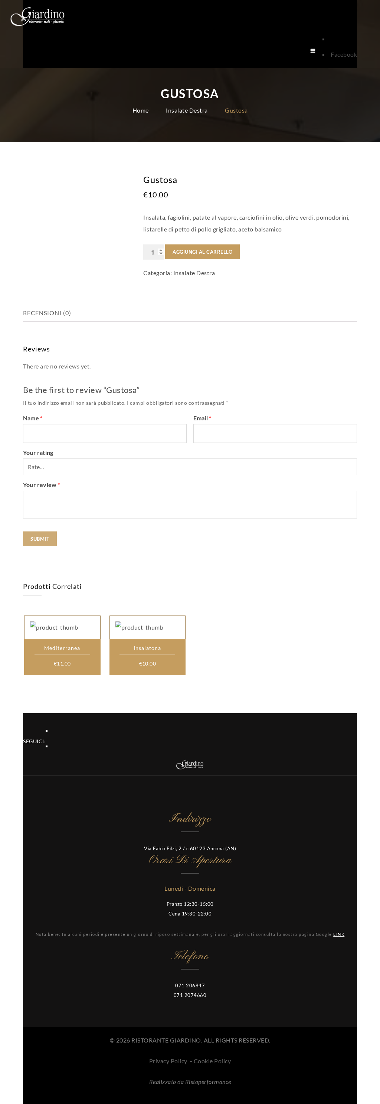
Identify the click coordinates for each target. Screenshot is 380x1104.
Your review (41, 484)
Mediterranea (62, 648)
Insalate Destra (187, 110)
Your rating (38, 452)
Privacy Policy (168, 1060)
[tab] (53, 313)
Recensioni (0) (47, 312)
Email (202, 417)
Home (140, 110)
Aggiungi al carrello (202, 252)
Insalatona (147, 648)
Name (32, 417)
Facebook (344, 54)
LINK (338, 934)
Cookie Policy (212, 1060)
